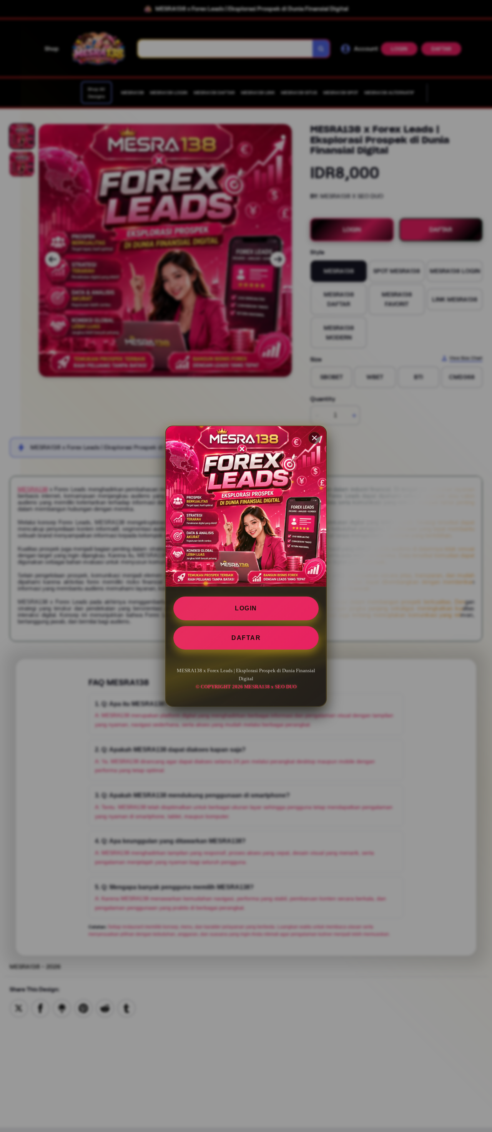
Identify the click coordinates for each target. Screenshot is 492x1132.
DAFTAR (246, 637)
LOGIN (246, 608)
